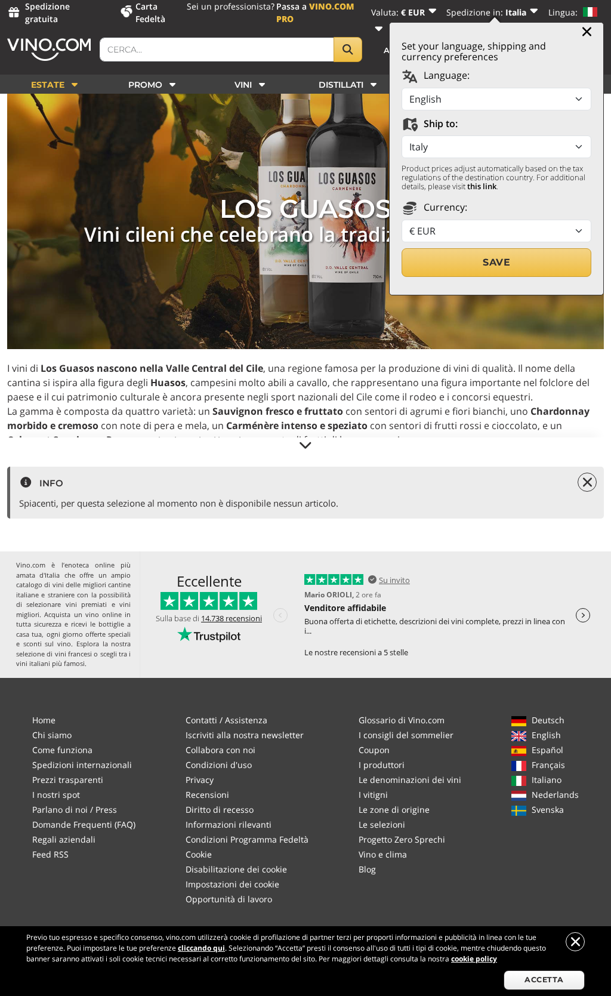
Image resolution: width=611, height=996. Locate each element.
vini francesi (73, 653)
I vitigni (373, 794)
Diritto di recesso (220, 809)
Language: (445, 75)
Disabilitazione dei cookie (236, 869)
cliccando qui (201, 948)
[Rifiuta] (575, 941)
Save (496, 262)
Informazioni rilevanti (228, 824)
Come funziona (62, 750)
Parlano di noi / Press (74, 809)
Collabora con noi (220, 750)
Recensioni (207, 794)
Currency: (444, 207)
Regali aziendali (63, 839)
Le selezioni (382, 824)
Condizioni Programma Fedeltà (247, 839)
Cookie (199, 854)
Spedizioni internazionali (82, 764)
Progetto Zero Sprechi (402, 839)
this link (481, 186)
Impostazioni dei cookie (232, 884)
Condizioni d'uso (219, 764)
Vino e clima (383, 854)
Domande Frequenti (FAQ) (83, 824)
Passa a (315, 12)
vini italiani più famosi (50, 663)
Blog (367, 869)
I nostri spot (56, 794)
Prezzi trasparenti (67, 779)
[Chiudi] (586, 32)
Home (43, 720)
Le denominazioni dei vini (410, 779)
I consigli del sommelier (406, 735)
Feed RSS (50, 854)
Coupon (374, 750)
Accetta (544, 979)
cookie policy (474, 959)
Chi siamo (52, 735)
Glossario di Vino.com (402, 720)
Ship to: (439, 123)
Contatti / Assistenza (226, 720)
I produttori (382, 764)
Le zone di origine (394, 809)
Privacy (200, 779)
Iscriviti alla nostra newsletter (245, 735)
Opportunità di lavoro (229, 899)
